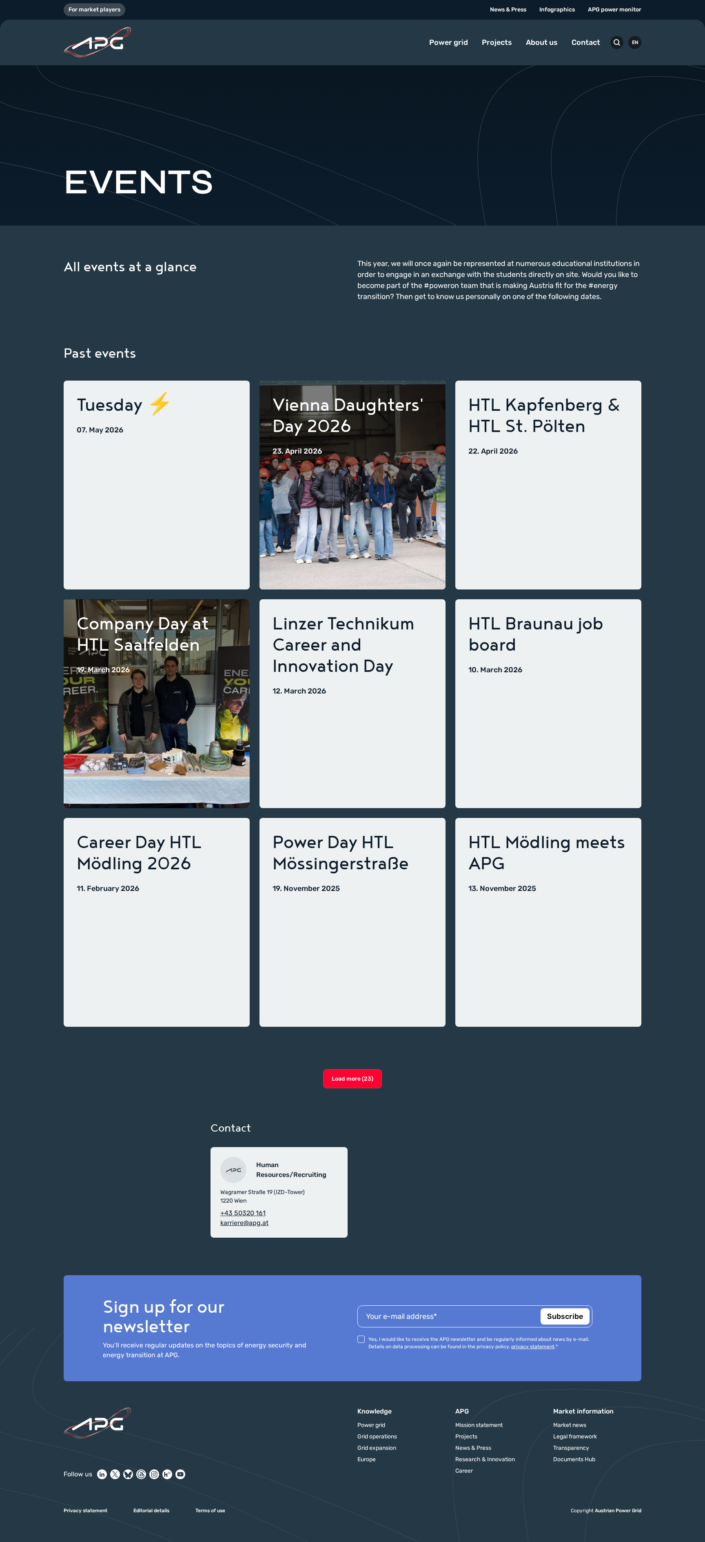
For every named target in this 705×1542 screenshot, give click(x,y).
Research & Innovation (485, 1459)
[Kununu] (167, 1474)
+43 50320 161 (243, 1213)
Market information (583, 1411)
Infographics (557, 9)
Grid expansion (376, 1448)
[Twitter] (115, 1474)
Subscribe (565, 1316)
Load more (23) (352, 1078)
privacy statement (532, 1346)
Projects (497, 42)
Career (464, 1471)
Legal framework (575, 1436)
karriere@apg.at (244, 1223)
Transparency (571, 1448)
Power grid (448, 42)
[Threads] (141, 1474)
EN (635, 42)
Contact (586, 42)
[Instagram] (154, 1474)
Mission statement (479, 1425)
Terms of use (210, 1510)
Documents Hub (574, 1459)
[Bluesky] (128, 1474)
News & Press (508, 9)
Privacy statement (85, 1510)
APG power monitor (614, 9)
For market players (94, 9)
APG (462, 1411)
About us (542, 42)
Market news (569, 1425)
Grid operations (377, 1436)
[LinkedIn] (102, 1474)
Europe (366, 1459)
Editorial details (151, 1510)
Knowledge (374, 1411)
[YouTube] (180, 1474)
